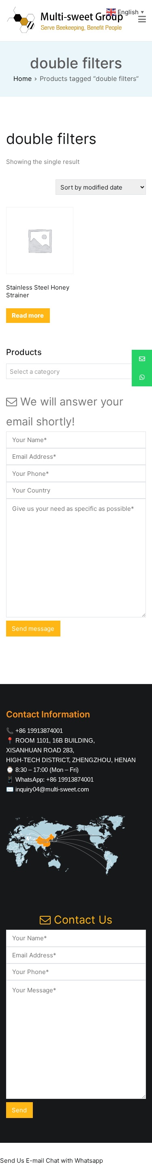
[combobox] (76, 371)
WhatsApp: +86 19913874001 (54, 779)
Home (22, 78)
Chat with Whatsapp (74, 1160)
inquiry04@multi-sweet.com (52, 789)
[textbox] (76, 371)
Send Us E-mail (22, 1160)
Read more (28, 315)
